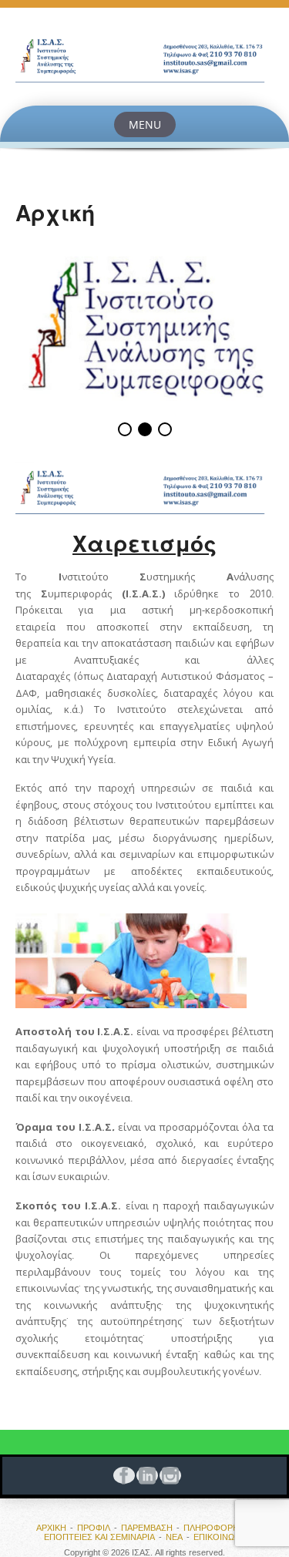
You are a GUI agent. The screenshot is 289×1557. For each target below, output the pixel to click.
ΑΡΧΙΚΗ (51, 1527)
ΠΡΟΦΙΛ (93, 1527)
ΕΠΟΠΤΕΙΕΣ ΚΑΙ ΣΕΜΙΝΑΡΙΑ (99, 1537)
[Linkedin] (144, 1475)
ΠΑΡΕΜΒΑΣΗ (147, 1527)
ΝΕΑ (174, 1537)
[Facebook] (121, 1475)
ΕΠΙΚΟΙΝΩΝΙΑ (220, 1537)
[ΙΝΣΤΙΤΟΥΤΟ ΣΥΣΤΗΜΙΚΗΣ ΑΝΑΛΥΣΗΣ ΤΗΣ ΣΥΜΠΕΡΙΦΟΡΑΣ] (144, 56)
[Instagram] (168, 1475)
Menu (145, 124)
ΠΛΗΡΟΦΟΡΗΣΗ (216, 1527)
